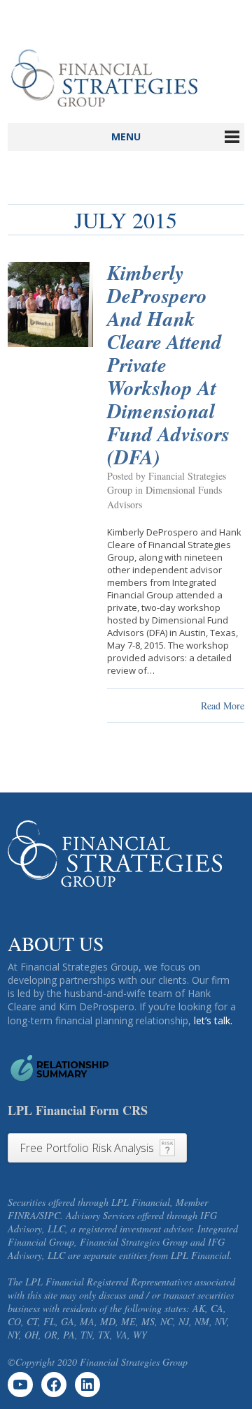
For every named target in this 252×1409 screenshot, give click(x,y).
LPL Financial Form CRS (78, 1110)
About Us (56, 943)
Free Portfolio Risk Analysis (87, 1148)
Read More (222, 705)
